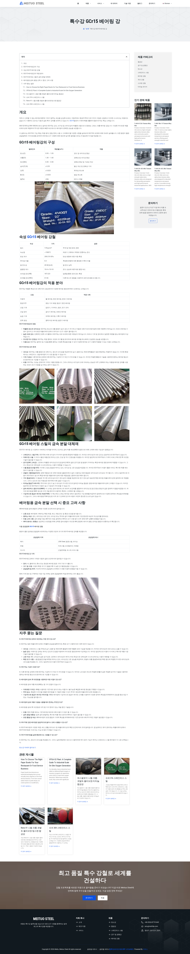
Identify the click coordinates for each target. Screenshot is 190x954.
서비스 (99, 3)
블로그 (139, 3)
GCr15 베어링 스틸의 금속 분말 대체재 (36, 77)
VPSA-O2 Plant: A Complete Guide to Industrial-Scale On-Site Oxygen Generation (54, 90)
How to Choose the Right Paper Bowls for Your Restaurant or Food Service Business (55, 87)
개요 (25, 63)
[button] (126, 57)
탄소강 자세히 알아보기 (27, 747)
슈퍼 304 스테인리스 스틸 (35, 104)
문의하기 (152, 3)
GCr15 (72, 121)
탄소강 (140, 69)
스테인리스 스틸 (143, 72)
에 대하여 (114, 3)
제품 (87, 3)
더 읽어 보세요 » (26, 786)
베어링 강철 (142, 76)
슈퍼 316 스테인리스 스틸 (35, 97)
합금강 (140, 62)
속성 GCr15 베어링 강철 (31, 70)
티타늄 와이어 (142, 87)
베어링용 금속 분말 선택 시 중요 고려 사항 (38, 80)
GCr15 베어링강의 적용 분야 (33, 73)
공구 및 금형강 (143, 65)
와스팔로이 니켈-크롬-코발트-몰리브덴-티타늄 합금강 (45, 94)
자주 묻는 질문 (28, 84)
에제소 (145, 949)
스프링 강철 (142, 83)
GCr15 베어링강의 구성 (31, 67)
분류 (87, 29)
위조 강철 (141, 80)
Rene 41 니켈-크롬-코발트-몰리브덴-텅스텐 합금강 (43, 101)
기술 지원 (127, 3)
